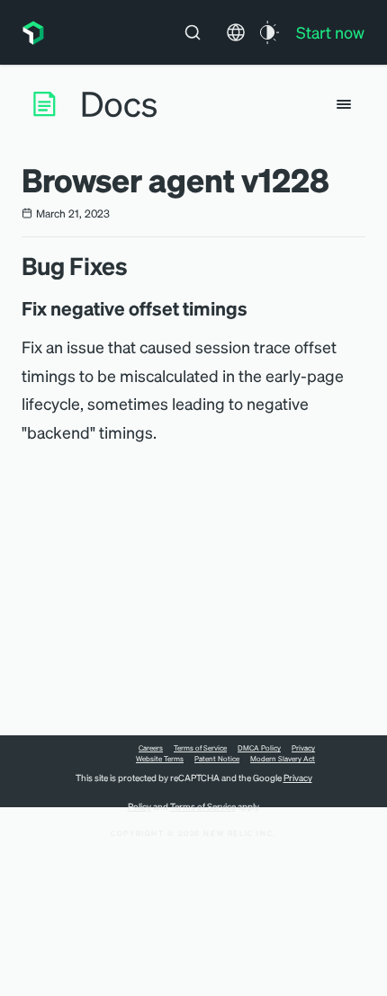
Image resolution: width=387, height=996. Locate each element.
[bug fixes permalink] (137, 266)
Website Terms (160, 758)
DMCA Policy (259, 747)
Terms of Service (200, 747)
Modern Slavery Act (282, 758)
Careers (151, 747)
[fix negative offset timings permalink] (257, 308)
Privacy (303, 747)
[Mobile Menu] (343, 104)
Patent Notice (216, 758)
